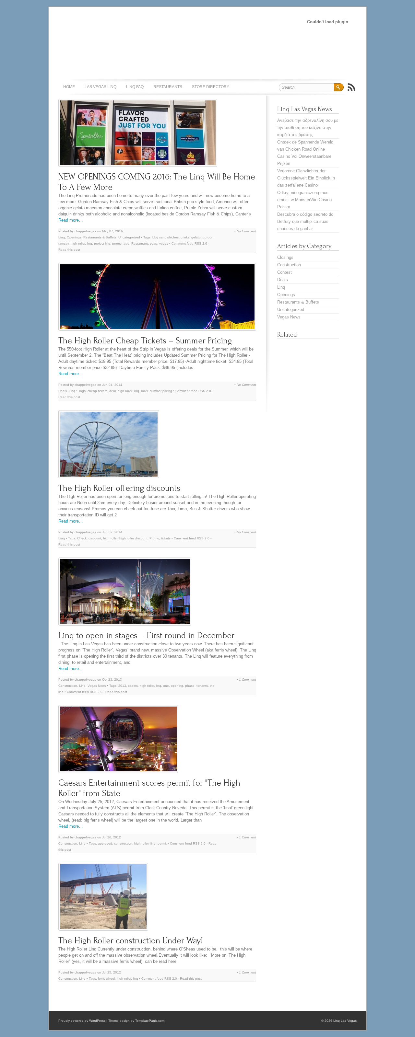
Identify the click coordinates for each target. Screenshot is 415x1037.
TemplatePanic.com (149, 1020)
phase (190, 685)
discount (95, 538)
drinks (185, 237)
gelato (196, 237)
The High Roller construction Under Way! (130, 941)
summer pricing (161, 391)
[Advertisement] (167, 21)
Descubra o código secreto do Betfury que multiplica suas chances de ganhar (305, 221)
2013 (122, 685)
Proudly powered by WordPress (81, 1020)
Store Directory (210, 87)
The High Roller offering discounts (119, 488)
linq (89, 243)
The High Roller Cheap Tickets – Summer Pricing (145, 341)
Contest (284, 272)
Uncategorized (129, 237)
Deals (62, 391)
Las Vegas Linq (100, 87)
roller (144, 391)
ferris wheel (106, 978)
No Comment (246, 231)
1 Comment (247, 679)
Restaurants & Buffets (99, 237)
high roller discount (133, 538)
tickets (166, 538)
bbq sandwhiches (165, 237)
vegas (163, 243)
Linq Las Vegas (345, 1020)
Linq (61, 237)
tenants (202, 685)
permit (162, 843)
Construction (67, 685)
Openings (74, 237)
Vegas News (97, 685)
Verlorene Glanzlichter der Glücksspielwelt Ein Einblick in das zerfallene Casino (306, 178)
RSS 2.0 (201, 243)
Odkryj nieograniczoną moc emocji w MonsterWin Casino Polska (304, 199)
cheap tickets (97, 391)
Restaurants (167, 87)
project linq (102, 243)
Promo (154, 538)
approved (105, 843)
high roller (78, 243)
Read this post (69, 249)
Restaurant (139, 243)
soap (153, 243)
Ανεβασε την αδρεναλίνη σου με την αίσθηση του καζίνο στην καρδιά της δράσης (307, 127)
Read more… (70, 220)
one (166, 685)
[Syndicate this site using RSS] (351, 87)
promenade (120, 243)
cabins (133, 685)
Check (82, 538)
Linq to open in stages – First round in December (146, 635)
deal (112, 391)
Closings (285, 257)
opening (177, 685)
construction (123, 843)
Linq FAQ (135, 87)
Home (69, 87)
